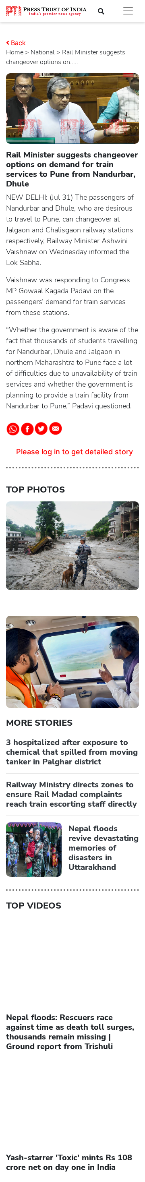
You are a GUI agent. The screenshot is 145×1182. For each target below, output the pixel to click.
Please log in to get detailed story (74, 451)
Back (18, 43)
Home (14, 52)
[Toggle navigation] (128, 11)
